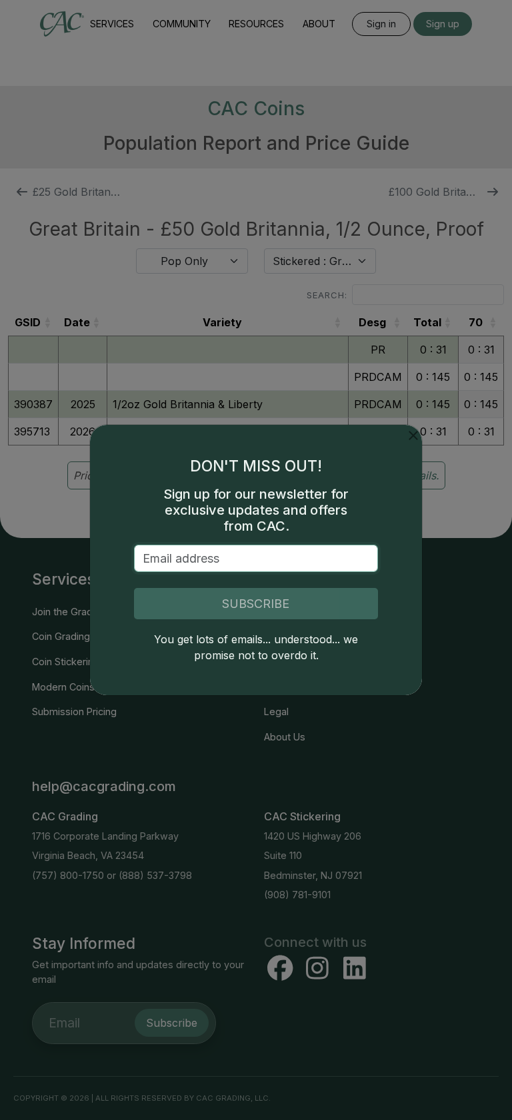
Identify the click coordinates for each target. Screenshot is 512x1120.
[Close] (413, 435)
